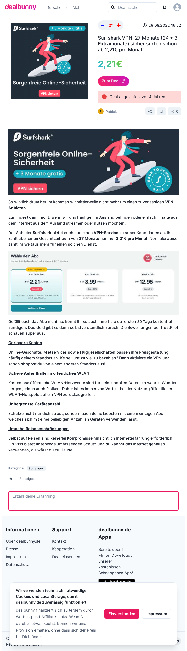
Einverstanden (121, 613)
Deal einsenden (66, 556)
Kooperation (63, 549)
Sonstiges (27, 479)
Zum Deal (110, 80)
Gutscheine (56, 7)
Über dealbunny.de (23, 541)
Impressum (156, 613)
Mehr (77, 7)
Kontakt (59, 541)
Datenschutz (17, 564)
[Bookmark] (161, 111)
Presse (12, 549)
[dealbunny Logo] (22, 7)
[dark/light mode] (164, 7)
